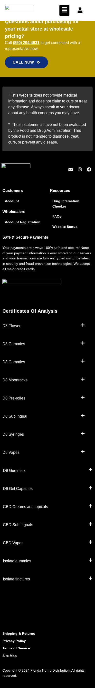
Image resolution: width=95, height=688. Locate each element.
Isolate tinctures (16, 579)
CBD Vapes (13, 543)
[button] (64, 10)
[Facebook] (89, 169)
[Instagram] (79, 169)
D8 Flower (11, 326)
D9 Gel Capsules (18, 489)
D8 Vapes (10, 452)
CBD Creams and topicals (25, 507)
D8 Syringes (13, 434)
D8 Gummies (13, 344)
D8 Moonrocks (15, 380)
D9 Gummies (14, 470)
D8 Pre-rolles (13, 398)
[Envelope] (70, 169)
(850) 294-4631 (26, 43)
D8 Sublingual (14, 416)
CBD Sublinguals (18, 525)
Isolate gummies (17, 561)
